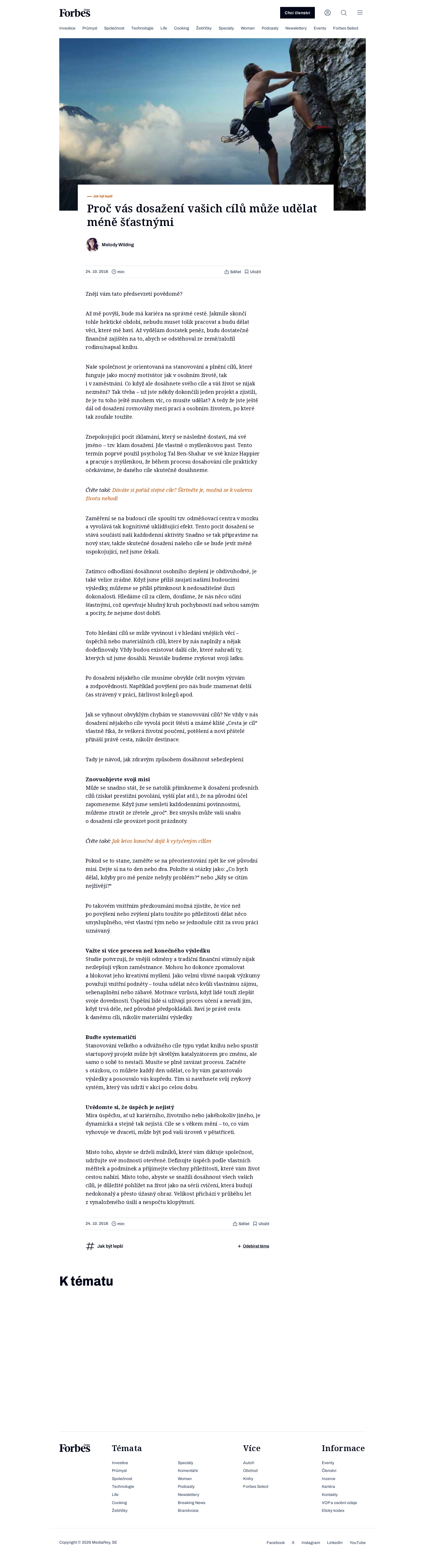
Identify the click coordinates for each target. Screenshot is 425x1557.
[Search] (344, 13)
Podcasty (270, 28)
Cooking (181, 28)
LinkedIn (335, 1543)
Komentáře (188, 1470)
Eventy (320, 28)
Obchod (250, 1470)
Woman (248, 28)
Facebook (276, 1543)
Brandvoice (188, 1510)
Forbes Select (345, 28)
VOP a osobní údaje (339, 1503)
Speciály (226, 28)
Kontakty (330, 1494)
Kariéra (328, 1486)
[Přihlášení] (327, 13)
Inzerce (328, 1479)
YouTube (358, 1543)
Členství (329, 1470)
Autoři (248, 1463)
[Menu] (360, 13)
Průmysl (89, 28)
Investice (67, 28)
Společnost (114, 28)
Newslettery (296, 28)
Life (163, 28)
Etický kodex (333, 1510)
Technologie (142, 28)
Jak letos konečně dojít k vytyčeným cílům (161, 840)
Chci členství (297, 13)
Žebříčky (204, 28)
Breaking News (191, 1503)
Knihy (248, 1479)
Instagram (311, 1543)
